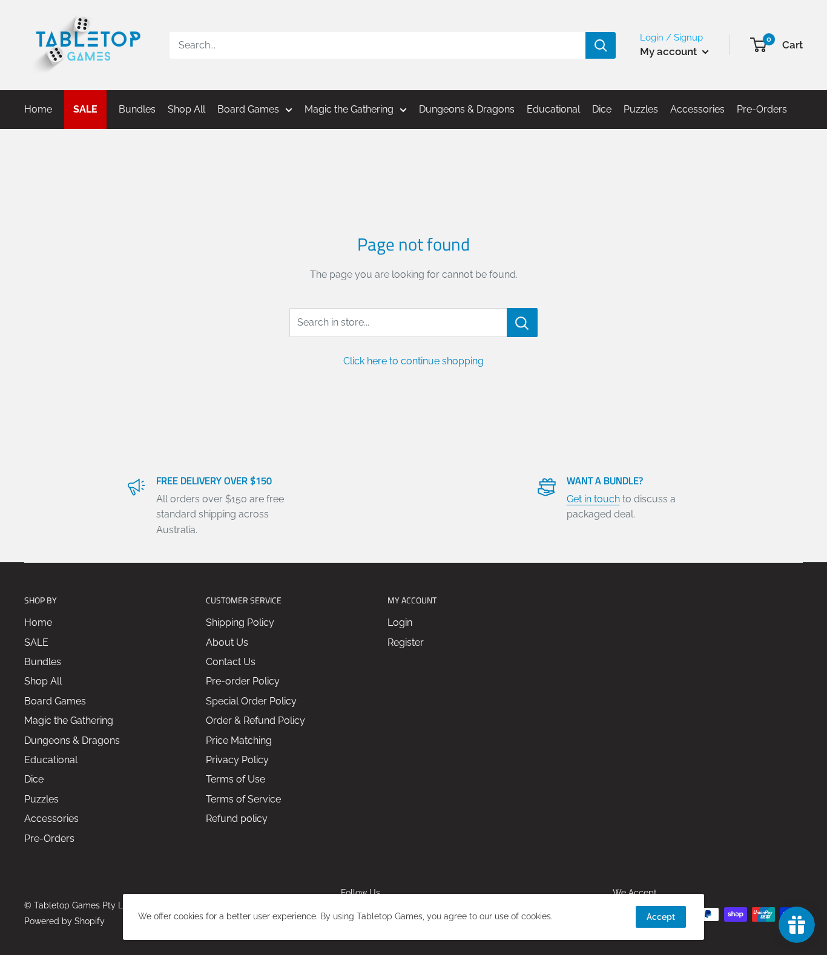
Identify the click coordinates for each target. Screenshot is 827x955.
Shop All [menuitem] (186, 109)
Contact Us (230, 662)
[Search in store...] (522, 322)
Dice (34, 779)
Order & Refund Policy (255, 720)
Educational (50, 760)
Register (405, 642)
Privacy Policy (237, 760)
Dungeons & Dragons (72, 740)
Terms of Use (235, 779)
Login (399, 622)
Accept (661, 917)
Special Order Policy (251, 701)
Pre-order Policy (243, 681)
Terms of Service (243, 799)
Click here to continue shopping (413, 361)
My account (669, 51)
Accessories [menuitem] (697, 109)
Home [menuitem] (38, 109)
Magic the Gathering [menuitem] (349, 109)
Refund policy (237, 818)
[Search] (600, 45)
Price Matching (239, 740)
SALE (36, 642)
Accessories (51, 818)
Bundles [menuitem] (137, 109)
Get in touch (593, 499)
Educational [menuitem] (553, 109)
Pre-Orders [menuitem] (762, 109)
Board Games (55, 701)
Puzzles (41, 799)
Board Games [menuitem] (248, 109)
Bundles (42, 662)
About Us (227, 642)
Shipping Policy (240, 622)
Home (38, 622)
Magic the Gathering (68, 720)
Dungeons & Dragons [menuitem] (467, 109)
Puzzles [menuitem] (641, 109)
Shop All (43, 681)
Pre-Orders (49, 838)
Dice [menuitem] (601, 109)
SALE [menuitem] (85, 109)
